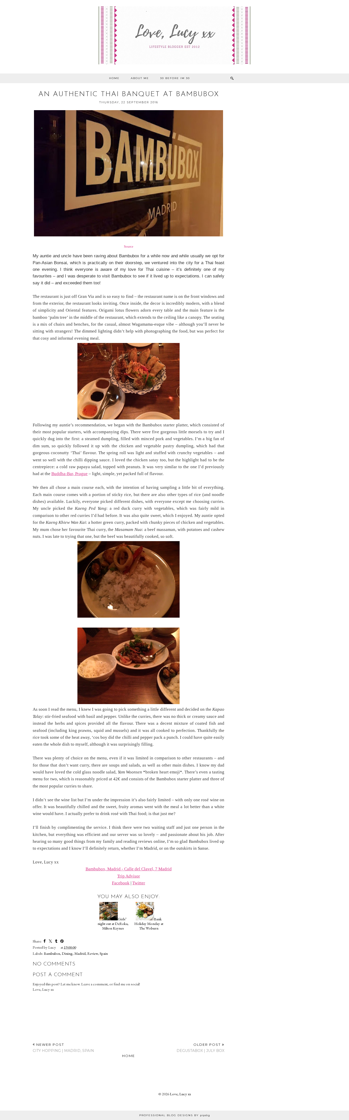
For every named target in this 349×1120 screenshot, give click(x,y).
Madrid (80, 953)
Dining (67, 953)
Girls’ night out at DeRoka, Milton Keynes (113, 924)
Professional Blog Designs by (174, 1115)
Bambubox (52, 953)
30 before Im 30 (175, 78)
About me (140, 78)
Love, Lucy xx (180, 1093)
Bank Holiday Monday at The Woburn (148, 924)
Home (114, 78)
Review (92, 953)
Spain (104, 953)
